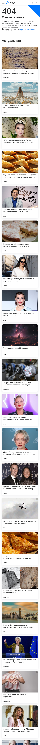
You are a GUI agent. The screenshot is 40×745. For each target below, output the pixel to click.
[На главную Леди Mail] (12, 2)
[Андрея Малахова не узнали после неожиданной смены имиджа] (20, 202)
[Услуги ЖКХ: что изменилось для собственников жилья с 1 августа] (20, 375)
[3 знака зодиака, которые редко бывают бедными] (20, 98)
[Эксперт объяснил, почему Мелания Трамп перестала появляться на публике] (20, 721)
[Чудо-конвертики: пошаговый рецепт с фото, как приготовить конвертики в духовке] (20, 167)
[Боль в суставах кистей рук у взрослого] (20, 687)
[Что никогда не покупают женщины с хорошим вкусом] (20, 271)
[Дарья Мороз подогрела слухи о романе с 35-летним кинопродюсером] (20, 444)
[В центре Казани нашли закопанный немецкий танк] (20, 583)
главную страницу (27, 30)
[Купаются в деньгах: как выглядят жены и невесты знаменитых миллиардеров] (20, 479)
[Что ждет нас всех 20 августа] (20, 340)
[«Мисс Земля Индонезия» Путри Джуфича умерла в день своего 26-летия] (20, 133)
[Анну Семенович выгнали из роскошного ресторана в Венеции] (20, 410)
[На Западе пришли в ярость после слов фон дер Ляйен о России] (20, 652)
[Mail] (7, 2)
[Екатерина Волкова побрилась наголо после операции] (20, 306)
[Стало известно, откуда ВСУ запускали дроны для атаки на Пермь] (20, 514)
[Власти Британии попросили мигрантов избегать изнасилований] (20, 618)
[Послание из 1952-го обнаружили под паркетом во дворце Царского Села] (20, 63)
